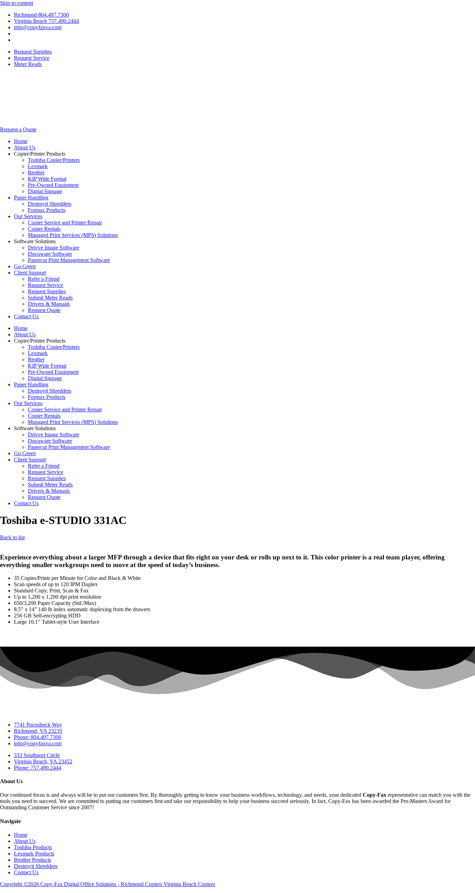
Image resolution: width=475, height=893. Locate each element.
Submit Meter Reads (50, 298)
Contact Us (26, 316)
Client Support (30, 273)
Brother (36, 172)
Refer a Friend (43, 279)
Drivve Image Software (53, 248)
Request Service (45, 285)
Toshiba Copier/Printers (54, 160)
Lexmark (38, 166)
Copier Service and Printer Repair (65, 223)
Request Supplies (47, 291)
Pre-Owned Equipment (53, 185)
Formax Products (46, 210)
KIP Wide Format (47, 179)
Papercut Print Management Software (69, 260)
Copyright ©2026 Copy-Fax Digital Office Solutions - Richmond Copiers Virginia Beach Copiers (107, 884)
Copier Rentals (44, 229)
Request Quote (44, 310)
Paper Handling (31, 197)
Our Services (28, 216)
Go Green (25, 266)
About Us (24, 147)
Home (20, 141)
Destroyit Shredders (49, 204)
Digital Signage (45, 191)
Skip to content (16, 3)
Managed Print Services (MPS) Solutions (73, 235)
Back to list (12, 537)
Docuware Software (50, 254)
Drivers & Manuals (49, 304)
